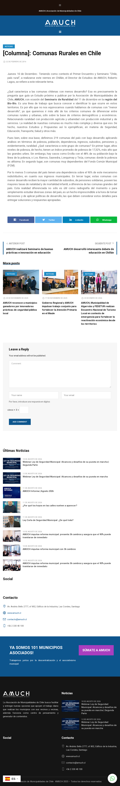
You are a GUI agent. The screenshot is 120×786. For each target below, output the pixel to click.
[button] (112, 778)
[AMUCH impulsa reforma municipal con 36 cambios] (11, 550)
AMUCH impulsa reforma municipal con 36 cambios (49, 549)
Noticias (9, 46)
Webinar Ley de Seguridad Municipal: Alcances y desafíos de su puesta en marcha (65, 476)
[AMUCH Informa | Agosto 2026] (11, 492)
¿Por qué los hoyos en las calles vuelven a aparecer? (50, 505)
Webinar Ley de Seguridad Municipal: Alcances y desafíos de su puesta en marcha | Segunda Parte (66, 463)
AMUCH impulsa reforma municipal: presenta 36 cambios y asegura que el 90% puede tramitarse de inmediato (67, 536)
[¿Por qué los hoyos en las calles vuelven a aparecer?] (11, 507)
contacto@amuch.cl (17, 619)
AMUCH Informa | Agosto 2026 (38, 491)
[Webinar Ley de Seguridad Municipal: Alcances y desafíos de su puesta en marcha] (11, 478)
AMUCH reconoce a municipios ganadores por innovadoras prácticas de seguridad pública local (20, 308)
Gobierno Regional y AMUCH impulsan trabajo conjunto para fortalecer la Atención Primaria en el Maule (59, 308)
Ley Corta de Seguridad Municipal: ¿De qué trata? (48, 520)
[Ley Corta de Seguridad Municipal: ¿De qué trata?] (11, 521)
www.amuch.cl (14, 613)
